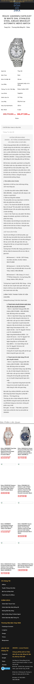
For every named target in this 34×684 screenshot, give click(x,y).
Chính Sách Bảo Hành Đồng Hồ (10, 607)
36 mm (19, 79)
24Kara (4, 584)
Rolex (28, 27)
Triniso (4, 637)
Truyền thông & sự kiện (8, 588)
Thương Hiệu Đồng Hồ (18, 27)
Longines (4, 630)
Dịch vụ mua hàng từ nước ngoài (11, 614)
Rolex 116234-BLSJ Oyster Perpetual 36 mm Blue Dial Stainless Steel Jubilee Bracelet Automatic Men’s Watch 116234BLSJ (25, 451)
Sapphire (20, 93)
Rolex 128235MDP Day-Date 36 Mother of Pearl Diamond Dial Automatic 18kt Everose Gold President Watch (8, 451)
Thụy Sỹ (20, 71)
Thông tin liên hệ (8, 132)
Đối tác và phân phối (8, 591)
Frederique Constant (7, 626)
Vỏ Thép (20, 97)
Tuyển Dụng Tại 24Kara (8, 595)
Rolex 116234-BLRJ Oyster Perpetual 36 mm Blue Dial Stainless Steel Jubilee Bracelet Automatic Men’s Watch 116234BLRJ (8, 567)
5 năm (19, 109)
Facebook (4, 654)
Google (4, 657)
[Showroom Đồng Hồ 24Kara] (17, 6)
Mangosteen (5, 640)
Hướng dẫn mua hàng (8, 610)
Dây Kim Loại (21, 101)
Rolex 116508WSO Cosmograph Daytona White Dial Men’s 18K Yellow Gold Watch (7, 526)
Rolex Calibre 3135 (23, 89)
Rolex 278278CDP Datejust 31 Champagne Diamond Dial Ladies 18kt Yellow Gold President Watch (8, 488)
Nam (19, 75)
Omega (4, 633)
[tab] (17, 127)
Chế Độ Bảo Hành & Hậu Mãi (12, 127)
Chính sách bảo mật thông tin (10, 617)
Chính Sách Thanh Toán (8, 603)
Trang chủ (7, 27)
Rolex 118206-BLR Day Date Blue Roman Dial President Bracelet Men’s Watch (25, 565)
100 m (19, 105)
